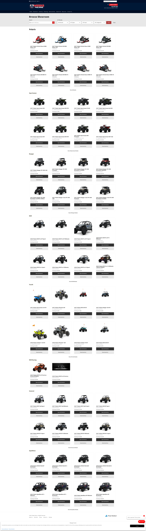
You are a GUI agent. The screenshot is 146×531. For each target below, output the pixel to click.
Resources (64, 11)
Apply (109, 22)
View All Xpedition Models (73, 509)
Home (31, 11)
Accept (137, 526)
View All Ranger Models (73, 212)
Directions (36, 517)
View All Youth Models (73, 356)
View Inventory (39, 57)
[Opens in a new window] (107, 4)
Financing (46, 11)
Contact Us (69, 11)
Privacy (40, 517)
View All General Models (73, 447)
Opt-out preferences (5, 528)
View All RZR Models (73, 281)
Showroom (35, 11)
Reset (114, 22)
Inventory (41, 11)
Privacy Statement (11, 528)
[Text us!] (141, 522)
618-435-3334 (114, 6)
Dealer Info (58, 11)
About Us (31, 517)
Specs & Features (39, 53)
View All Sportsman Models (73, 150)
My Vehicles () (33, 1)
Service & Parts (52, 11)
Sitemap (50, 517)
